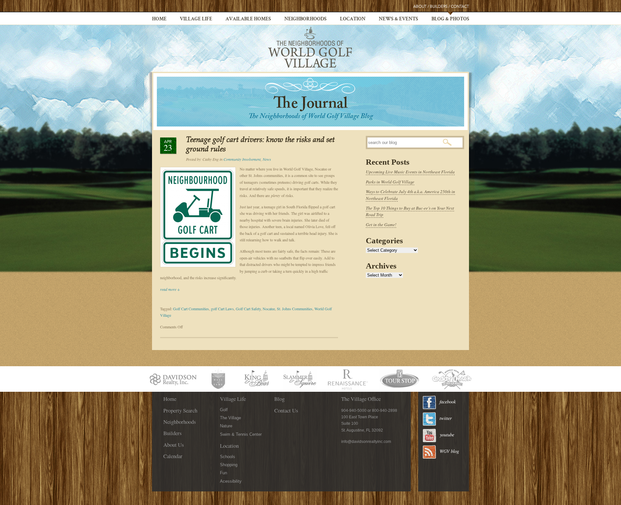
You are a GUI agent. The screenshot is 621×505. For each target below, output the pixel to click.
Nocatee (269, 308)
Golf (224, 409)
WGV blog (449, 451)
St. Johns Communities (294, 308)
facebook (448, 402)
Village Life (196, 19)
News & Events (398, 19)
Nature (226, 425)
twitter (446, 418)
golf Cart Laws (222, 308)
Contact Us (286, 410)
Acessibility (231, 481)
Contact (460, 6)
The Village (230, 417)
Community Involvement (242, 159)
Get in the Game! (381, 224)
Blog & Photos (450, 19)
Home (159, 19)
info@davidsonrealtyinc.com (366, 441)
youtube (447, 435)
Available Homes (248, 19)
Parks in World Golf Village (390, 182)
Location (352, 19)
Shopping (228, 464)
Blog (279, 398)
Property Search (180, 410)
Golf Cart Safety (248, 308)
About (420, 6)
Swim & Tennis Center (241, 434)
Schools (227, 456)
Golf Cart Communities (191, 308)
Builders (439, 6)
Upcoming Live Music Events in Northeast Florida (410, 172)
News (267, 159)
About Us (173, 444)
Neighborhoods (305, 19)
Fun (223, 472)
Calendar (172, 456)
